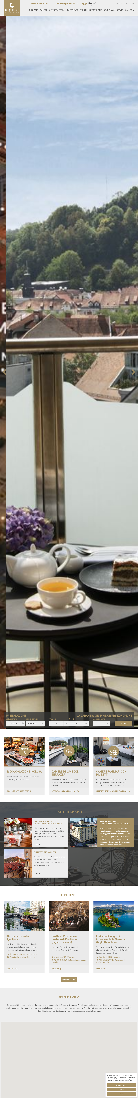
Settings (121, 1094)
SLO (132, 4)
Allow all (121, 1089)
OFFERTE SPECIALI (70, 812)
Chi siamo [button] (33, 10)
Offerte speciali (57, 10)
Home (12, 8)
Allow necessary (121, 1085)
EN (117, 4)
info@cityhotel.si (65, 3)
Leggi (84, 3)
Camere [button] (43, 10)
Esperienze (72, 10)
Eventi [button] (83, 10)
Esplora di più (69, 979)
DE (126, 4)
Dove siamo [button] (109, 10)
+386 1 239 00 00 (39, 3)
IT (122, 4)
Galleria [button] (129, 10)
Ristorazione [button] (95, 10)
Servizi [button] (120, 10)
